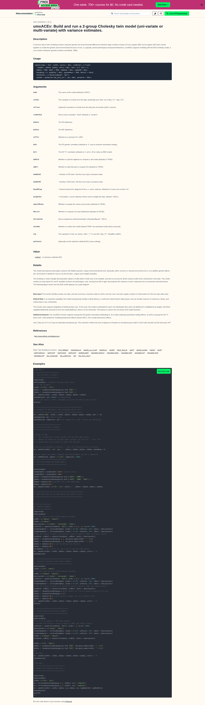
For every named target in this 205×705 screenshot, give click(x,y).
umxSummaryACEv (113, 353)
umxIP (159, 350)
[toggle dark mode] (155, 13)
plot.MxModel (63, 350)
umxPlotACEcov (39, 353)
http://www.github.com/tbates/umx (47, 336)
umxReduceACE (84, 353)
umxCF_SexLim (122, 350)
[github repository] (160, 13)
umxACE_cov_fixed (90, 350)
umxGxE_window (141, 350)
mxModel (38, 257)
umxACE (111, 350)
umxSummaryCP (140, 353)
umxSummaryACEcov (97, 353)
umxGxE (152, 350)
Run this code (164, 371)
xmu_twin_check (84, 356)
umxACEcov (103, 350)
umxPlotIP (72, 353)
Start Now (162, 5)
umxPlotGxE (62, 353)
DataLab (68, 701)
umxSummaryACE (126, 353)
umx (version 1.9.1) (42, 22)
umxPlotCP (51, 353)
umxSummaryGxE (152, 353)
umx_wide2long (65, 356)
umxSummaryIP (39, 356)
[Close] (201, 4)
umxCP (132, 350)
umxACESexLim (76, 350)
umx (74, 356)
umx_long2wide (52, 356)
